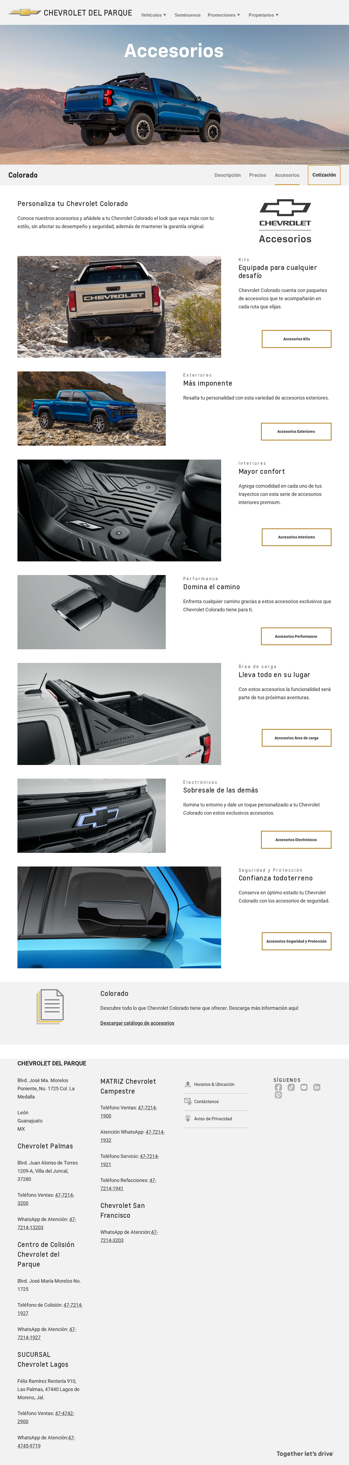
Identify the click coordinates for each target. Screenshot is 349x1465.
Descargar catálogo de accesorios (137, 1023)
